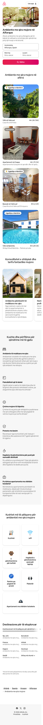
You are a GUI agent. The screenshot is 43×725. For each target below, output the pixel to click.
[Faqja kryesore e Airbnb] (4, 3)
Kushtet (25, 714)
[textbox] (11, 55)
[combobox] (20, 47)
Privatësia (16, 714)
